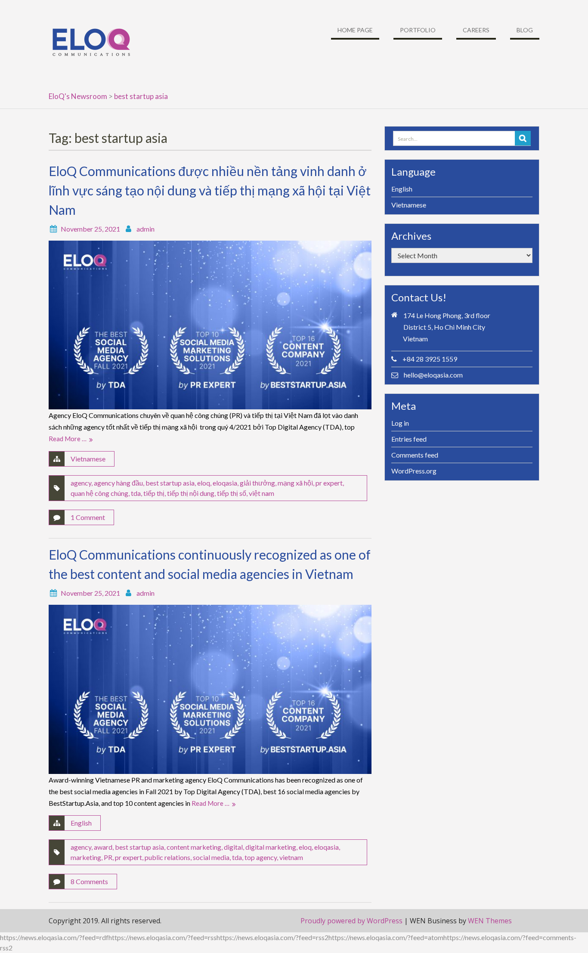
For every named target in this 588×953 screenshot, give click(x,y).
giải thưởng (257, 483)
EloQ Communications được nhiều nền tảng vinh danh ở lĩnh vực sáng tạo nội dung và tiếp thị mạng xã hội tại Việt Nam (210, 190)
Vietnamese (88, 459)
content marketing (194, 847)
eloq (203, 483)
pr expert (329, 483)
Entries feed (409, 439)
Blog (525, 30)
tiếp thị (153, 493)
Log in (400, 423)
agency (81, 483)
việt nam (261, 493)
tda (136, 493)
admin (145, 229)
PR (108, 857)
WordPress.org (413, 471)
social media (211, 857)
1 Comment (88, 517)
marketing (86, 857)
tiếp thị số (231, 493)
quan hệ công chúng (99, 493)
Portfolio (418, 30)
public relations (167, 857)
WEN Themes (490, 920)
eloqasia (225, 483)
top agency (260, 857)
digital (233, 847)
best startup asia (170, 483)
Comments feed (414, 455)
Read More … (68, 438)
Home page (355, 30)
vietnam (291, 857)
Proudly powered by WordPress (351, 920)
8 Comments (89, 881)
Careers (476, 30)
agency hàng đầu (118, 483)
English (81, 823)
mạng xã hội (295, 483)
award (103, 847)
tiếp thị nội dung (190, 493)
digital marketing (270, 847)
